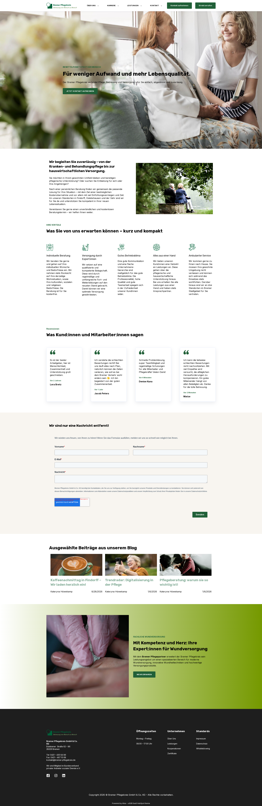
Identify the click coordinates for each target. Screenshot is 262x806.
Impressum (201, 738)
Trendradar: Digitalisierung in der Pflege (129, 582)
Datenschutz (201, 743)
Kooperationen (174, 748)
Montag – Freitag (143, 738)
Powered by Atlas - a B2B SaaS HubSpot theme (131, 803)
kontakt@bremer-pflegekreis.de (60, 760)
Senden (200, 514)
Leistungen (172, 743)
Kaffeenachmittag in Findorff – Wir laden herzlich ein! (75, 582)
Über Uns (171, 738)
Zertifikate (172, 753)
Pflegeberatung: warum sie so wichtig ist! (184, 582)
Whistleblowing (203, 748)
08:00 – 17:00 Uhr (144, 743)
